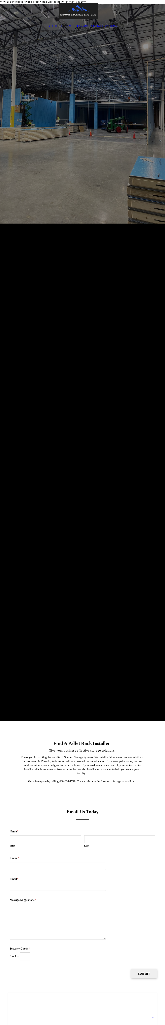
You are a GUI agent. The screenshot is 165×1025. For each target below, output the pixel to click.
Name (14, 831)
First (12, 845)
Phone (14, 858)
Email (14, 879)
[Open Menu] (160, 11)
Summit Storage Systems (98, 26)
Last (86, 845)
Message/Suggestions (23, 899)
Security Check (20, 948)
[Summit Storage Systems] (78, 11)
